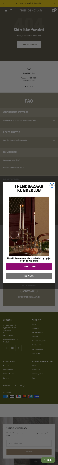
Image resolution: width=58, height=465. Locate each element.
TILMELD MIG (29, 266)
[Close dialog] (52, 185)
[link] (29, 226)
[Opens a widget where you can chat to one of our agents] (47, 460)
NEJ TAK (28, 276)
